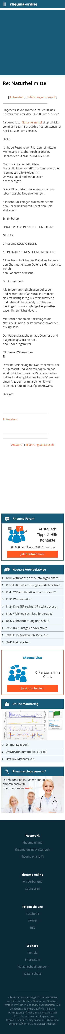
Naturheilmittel (32, 122)
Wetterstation (18, 599)
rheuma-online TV (32, 856)
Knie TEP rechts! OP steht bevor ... (31, 606)
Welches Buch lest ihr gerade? (29, 614)
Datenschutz (32, 973)
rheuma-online (32, 843)
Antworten (17, 97)
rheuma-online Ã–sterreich (32, 850)
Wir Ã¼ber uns (32, 882)
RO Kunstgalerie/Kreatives (26, 628)
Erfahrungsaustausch (41, 97)
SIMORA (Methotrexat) (20, 759)
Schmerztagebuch (17, 745)
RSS (32, 928)
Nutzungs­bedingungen (32, 967)
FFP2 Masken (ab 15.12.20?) (27, 635)
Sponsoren (32, 889)
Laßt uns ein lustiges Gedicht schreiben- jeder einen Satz (35, 585)
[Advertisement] (32, 42)
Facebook (32, 914)
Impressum (32, 960)
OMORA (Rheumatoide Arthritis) (26, 752)
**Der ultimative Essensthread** (31, 592)
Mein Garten (17, 642)
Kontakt (32, 953)
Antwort (16, 445)
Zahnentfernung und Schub (27, 621)
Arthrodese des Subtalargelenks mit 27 (35, 578)
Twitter (32, 921)
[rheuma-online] (23, 4)
